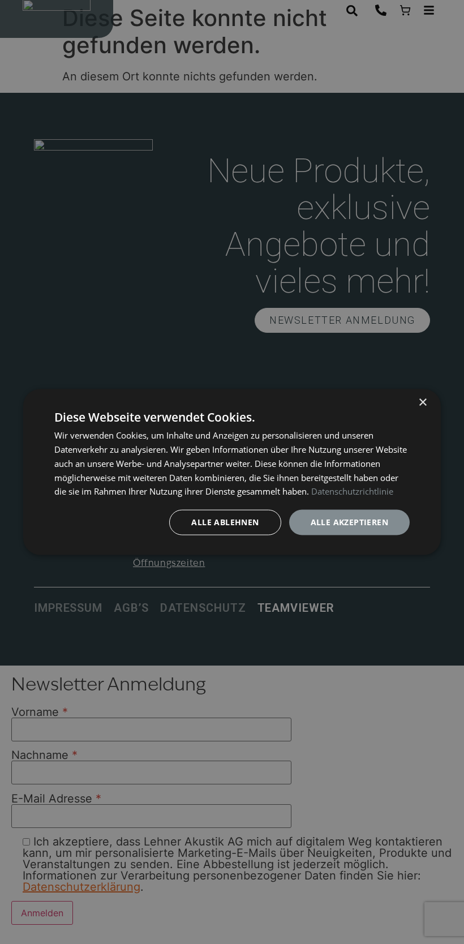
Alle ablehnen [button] (225, 522)
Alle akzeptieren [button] (349, 522)
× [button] (422, 402)
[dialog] (232, 472)
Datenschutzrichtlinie (352, 491)
